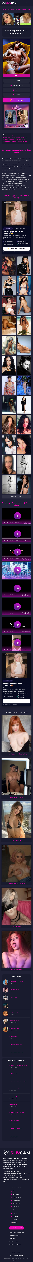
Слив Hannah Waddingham (16, 981)
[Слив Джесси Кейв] (5, 1005)
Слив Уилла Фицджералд (15, 1128)
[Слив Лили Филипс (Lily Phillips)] (5, 1081)
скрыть (13, 135)
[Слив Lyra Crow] (5, 1074)
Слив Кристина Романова (16, 1052)
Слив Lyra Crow (13, 1073)
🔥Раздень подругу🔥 (16, 100)
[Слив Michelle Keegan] (5, 1029)
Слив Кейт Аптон (13, 1036)
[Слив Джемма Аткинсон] (5, 1045)
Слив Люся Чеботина (14, 1136)
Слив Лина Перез (16, 840)
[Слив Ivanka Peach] (5, 1089)
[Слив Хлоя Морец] (5, 1021)
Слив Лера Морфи (14, 1104)
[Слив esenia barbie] (5, 990)
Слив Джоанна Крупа (15, 1013)
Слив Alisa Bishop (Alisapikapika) (16, 754)
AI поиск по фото (16, 1228)
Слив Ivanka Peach (14, 1089)
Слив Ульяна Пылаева (15, 1096)
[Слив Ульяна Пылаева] (5, 1097)
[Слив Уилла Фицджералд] (5, 1129)
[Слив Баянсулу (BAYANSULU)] (5, 1113)
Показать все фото (16, 496)
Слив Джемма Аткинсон (15, 1044)
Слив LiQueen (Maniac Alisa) (16, 883)
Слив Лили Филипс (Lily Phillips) (17, 1081)
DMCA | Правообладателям (16, 1255)
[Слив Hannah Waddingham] (5, 982)
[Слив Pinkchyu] (5, 998)
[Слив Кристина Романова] (5, 1052)
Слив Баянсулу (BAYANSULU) (16, 1112)
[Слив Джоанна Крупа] (5, 1013)
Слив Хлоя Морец (14, 1020)
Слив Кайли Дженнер (16, 797)
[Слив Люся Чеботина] (5, 1136)
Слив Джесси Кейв (14, 1005)
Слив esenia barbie (14, 989)
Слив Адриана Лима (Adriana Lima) (21, 9)
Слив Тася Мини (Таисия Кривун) (18, 1065)
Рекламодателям (16, 1252)
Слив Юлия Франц (14, 1120)
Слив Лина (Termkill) (16, 970)
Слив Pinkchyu (13, 997)
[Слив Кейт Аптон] (5, 1037)
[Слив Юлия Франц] (5, 1121)
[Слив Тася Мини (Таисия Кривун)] (5, 1066)
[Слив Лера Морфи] (5, 1105)
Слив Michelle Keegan (14, 1028)
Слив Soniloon (16, 926)
